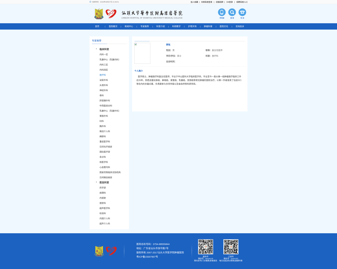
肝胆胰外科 (105, 100)
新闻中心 (129, 26)
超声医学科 (105, 208)
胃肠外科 (104, 116)
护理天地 (192, 26)
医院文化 (224, 26)
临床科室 (104, 49)
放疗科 (103, 75)
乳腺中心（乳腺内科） (110, 59)
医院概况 (113, 26)
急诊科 (103, 157)
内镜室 (103, 198)
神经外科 (104, 90)
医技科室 (104, 182)
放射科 (103, 203)
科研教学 (176, 26)
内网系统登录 (206, 2)
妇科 (102, 121)
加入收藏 (194, 2)
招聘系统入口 (241, 2)
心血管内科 (105, 167)
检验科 (103, 213)
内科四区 (104, 70)
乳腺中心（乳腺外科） (110, 111)
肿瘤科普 (208, 26)
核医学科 (104, 162)
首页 (97, 26)
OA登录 (229, 2)
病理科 (103, 193)
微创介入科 (105, 131)
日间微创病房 (106, 177)
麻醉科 (103, 136)
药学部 (103, 188)
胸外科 (103, 126)
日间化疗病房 (106, 147)
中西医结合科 (106, 106)
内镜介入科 (105, 218)
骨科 (102, 95)
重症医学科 (105, 141)
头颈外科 (104, 85)
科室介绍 (160, 26)
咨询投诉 (240, 26)
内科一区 (104, 54)
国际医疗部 (105, 152)
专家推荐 (144, 26)
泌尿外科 (104, 80)
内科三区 (104, 65)
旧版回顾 (219, 2)
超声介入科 (105, 223)
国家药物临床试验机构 (110, 172)
